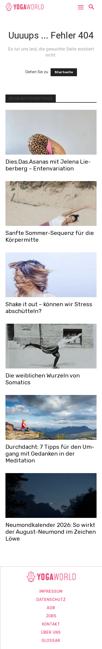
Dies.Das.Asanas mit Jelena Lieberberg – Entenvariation (48, 165)
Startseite (64, 72)
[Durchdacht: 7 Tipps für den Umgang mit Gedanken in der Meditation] (51, 417)
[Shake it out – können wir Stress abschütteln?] (51, 274)
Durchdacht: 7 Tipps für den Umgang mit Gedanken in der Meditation (49, 453)
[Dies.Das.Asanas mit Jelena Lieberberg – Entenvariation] (51, 132)
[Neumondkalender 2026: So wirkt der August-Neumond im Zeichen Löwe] (51, 495)
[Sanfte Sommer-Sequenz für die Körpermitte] (51, 203)
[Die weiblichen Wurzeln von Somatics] (51, 346)
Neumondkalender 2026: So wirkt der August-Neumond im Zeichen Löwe (50, 531)
